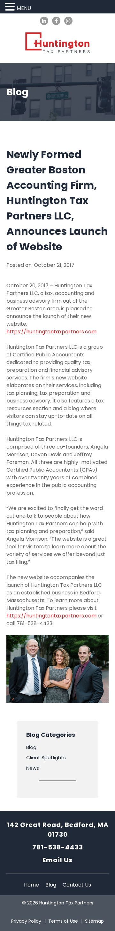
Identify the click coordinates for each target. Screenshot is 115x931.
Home (31, 884)
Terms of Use (63, 921)
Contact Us (77, 884)
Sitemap (94, 921)
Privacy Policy (26, 921)
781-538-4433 (57, 847)
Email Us (57, 859)
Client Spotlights (46, 757)
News (32, 768)
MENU (24, 8)
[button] (11, 7)
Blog (31, 747)
